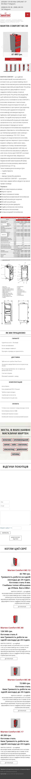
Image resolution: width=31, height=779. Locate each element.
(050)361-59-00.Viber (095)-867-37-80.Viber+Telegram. (14, 3)
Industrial (21, 774)
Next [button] (28, 46)
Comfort (12, 774)
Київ (14, 445)
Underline (6, 509)
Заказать (13, 59)
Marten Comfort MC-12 (19, 570)
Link (16, 509)
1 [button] (4, 72)
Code (14, 509)
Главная (2, 20)
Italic (3, 509)
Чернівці (15, 454)
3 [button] (4, 73)
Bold (1, 509)
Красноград (9, 449)
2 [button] (17, 72)
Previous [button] (2, 46)
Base (7, 774)
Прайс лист (3, 771)
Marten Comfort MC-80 (12, 627)
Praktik (16, 774)
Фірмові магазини (11, 771)
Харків (6, 445)
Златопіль (22, 445)
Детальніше (22, 606)
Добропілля (22, 449)
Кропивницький (21, 440)
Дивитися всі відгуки (15, 538)
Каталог (8, 20)
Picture (18, 509)
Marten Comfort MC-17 (12, 731)
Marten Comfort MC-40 (19, 679)
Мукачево (7, 440)
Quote (12, 509)
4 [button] (17, 73)
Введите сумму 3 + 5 (6, 528)
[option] (15, 44)
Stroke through (8, 509)
